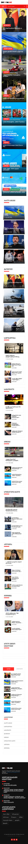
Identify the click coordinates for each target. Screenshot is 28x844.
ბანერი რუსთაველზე (9, 802)
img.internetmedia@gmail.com (13, 772)
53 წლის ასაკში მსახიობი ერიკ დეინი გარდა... (17, 586)
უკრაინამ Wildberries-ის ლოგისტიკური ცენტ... (17, 526)
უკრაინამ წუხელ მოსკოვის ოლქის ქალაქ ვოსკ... (17, 519)
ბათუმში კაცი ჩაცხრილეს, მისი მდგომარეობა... (13, 407)
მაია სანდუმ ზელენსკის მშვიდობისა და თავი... (16, 674)
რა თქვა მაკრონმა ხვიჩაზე (10, 785)
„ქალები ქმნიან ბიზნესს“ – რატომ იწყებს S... (17, 379)
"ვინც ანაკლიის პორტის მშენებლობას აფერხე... (17, 372)
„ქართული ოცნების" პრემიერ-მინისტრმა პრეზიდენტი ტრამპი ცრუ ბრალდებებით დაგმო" (14, 791)
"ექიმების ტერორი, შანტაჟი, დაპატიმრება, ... (17, 622)
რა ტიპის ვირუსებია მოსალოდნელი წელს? (17, 629)
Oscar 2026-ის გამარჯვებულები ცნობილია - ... (15, 578)
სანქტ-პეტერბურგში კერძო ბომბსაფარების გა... (16, 533)
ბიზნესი (6, 72)
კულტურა (7, 744)
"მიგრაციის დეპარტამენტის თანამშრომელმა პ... (16, 424)
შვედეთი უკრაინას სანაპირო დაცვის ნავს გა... (17, 681)
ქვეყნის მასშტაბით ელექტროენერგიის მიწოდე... (13, 356)
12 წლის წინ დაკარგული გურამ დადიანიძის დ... (12, 258)
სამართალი (7, 730)
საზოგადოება (8, 726)
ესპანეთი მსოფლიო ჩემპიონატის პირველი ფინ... (16, 365)
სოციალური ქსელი (9, 741)
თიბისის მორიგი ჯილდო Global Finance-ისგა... (17, 482)
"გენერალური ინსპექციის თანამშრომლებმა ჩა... (17, 432)
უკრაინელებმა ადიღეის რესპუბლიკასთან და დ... (12, 510)
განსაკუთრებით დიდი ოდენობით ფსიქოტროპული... (16, 416)
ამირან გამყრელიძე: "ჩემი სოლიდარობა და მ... (12, 614)
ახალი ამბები (8, 48)
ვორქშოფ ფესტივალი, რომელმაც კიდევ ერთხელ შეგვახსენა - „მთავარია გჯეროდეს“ (15, 797)
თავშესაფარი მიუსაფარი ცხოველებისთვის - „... (17, 468)
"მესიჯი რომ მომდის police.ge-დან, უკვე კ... (17, 571)
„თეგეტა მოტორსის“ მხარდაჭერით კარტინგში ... (12, 460)
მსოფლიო (7, 25)
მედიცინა (7, 748)
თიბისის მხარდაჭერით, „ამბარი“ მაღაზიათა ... (17, 475)
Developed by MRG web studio (14, 835)
